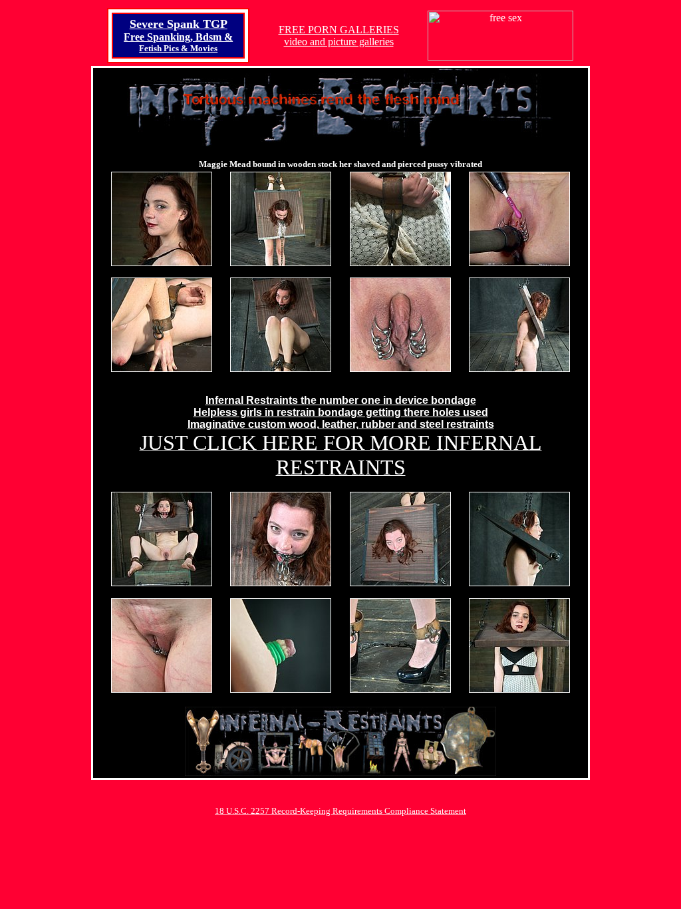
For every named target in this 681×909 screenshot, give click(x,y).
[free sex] (500, 57)
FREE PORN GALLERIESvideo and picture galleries (339, 35)
